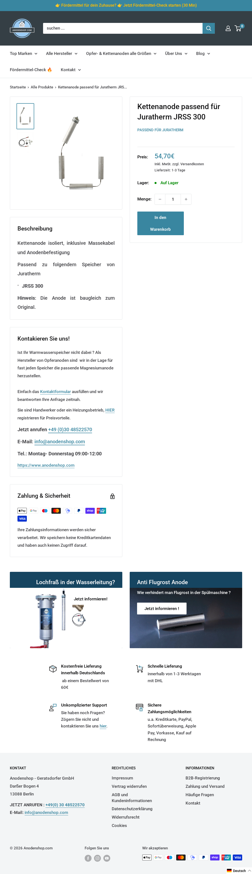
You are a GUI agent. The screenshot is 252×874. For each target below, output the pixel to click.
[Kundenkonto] (228, 28)
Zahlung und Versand (205, 786)
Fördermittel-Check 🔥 (31, 69)
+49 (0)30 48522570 (70, 429)
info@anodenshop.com (59, 442)
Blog (200, 53)
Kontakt (68, 69)
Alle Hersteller (59, 53)
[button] (239, 870)
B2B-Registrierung (203, 777)
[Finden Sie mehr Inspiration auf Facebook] (88, 858)
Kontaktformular (55, 391)
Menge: (144, 199)
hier (103, 726)
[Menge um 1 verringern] (160, 199)
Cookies (119, 825)
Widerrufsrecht (126, 817)
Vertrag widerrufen (129, 786)
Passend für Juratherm (160, 130)
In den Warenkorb (160, 223)
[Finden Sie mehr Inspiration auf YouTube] (106, 858)
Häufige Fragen (200, 794)
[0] (238, 28)
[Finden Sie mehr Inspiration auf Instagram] (97, 858)
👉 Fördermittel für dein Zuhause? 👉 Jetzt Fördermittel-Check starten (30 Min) (126, 5)
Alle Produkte (42, 87)
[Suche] (209, 28)
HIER (110, 410)
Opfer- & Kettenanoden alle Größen (118, 53)
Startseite (18, 87)
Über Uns (173, 53)
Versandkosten (192, 164)
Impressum (122, 777)
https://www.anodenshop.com (46, 465)
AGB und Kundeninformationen (132, 797)
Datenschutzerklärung (132, 808)
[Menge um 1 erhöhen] (186, 199)
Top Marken (21, 53)
